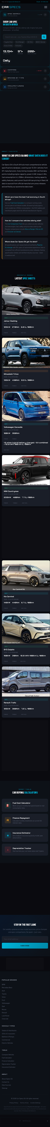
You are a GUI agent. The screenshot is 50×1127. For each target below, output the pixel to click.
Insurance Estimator (8, 1067)
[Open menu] (45, 7)
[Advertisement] (25, 117)
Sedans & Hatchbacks (9, 1030)
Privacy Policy (14, 1102)
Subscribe (25, 945)
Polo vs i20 (39, 229)
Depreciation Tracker (9, 1064)
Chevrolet (5, 1019)
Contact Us (5, 1082)
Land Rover (5, 1016)
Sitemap (4, 1088)
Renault (4, 1013)
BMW (3, 984)
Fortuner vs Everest (14, 232)
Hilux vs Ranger (30, 229)
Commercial (6, 1040)
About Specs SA (7, 1079)
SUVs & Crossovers (8, 1034)
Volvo (4, 997)
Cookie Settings (35, 1102)
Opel (3, 1006)
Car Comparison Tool (15, 224)
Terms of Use (24, 1102)
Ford (3, 1000)
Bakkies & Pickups (8, 1037)
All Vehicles (44, 1)
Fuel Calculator (7, 1058)
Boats (38, 1)
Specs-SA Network (14, 1)
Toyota (4, 994)
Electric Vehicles (7, 1043)
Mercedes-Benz (7, 987)
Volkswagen (6, 1003)
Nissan (4, 1009)
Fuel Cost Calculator (17, 203)
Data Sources (6, 1085)
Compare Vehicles (8, 1055)
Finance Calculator (8, 1061)
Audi (3, 991)
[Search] (44, 37)
